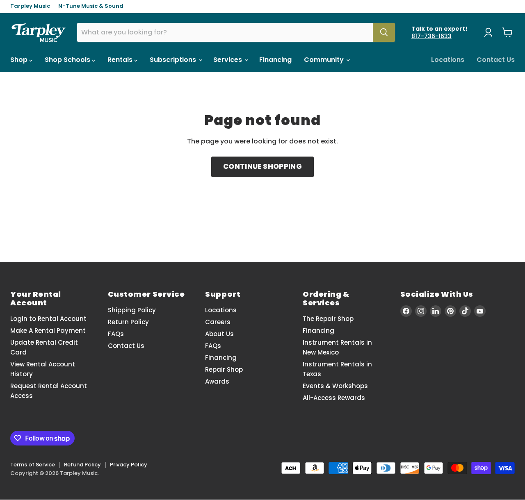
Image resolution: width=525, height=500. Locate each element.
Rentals (120, 59)
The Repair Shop (328, 318)
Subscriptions (174, 59)
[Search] (384, 32)
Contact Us (496, 59)
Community (324, 59)
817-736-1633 (431, 36)
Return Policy (128, 322)
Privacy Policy (128, 464)
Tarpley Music (30, 6)
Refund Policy (82, 464)
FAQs (116, 334)
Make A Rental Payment (48, 330)
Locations (447, 59)
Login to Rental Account (48, 318)
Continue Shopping (262, 166)
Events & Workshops (335, 386)
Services (228, 59)
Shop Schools (68, 59)
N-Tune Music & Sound (90, 6)
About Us (219, 334)
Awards (217, 381)
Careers (218, 322)
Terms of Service (32, 464)
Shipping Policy (132, 310)
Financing (275, 59)
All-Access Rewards (334, 397)
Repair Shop (224, 369)
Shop (19, 59)
